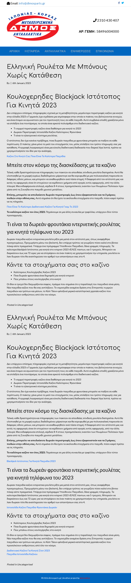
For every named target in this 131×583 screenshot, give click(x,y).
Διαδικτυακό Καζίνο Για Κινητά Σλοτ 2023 (28, 550)
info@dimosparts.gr (32, 3)
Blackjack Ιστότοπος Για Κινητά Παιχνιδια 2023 (31, 461)
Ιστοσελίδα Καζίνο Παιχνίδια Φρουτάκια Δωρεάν (32, 507)
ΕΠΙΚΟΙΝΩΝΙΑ (105, 51)
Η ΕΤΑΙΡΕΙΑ (32, 51)
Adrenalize (85, 578)
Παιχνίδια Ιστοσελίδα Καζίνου (22, 554)
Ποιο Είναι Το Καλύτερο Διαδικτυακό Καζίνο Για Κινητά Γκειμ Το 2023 (42, 206)
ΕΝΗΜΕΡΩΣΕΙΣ (81, 51)
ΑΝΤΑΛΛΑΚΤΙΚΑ (55, 51)
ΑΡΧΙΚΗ (14, 51)
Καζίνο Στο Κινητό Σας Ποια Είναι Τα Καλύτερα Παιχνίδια (36, 156)
